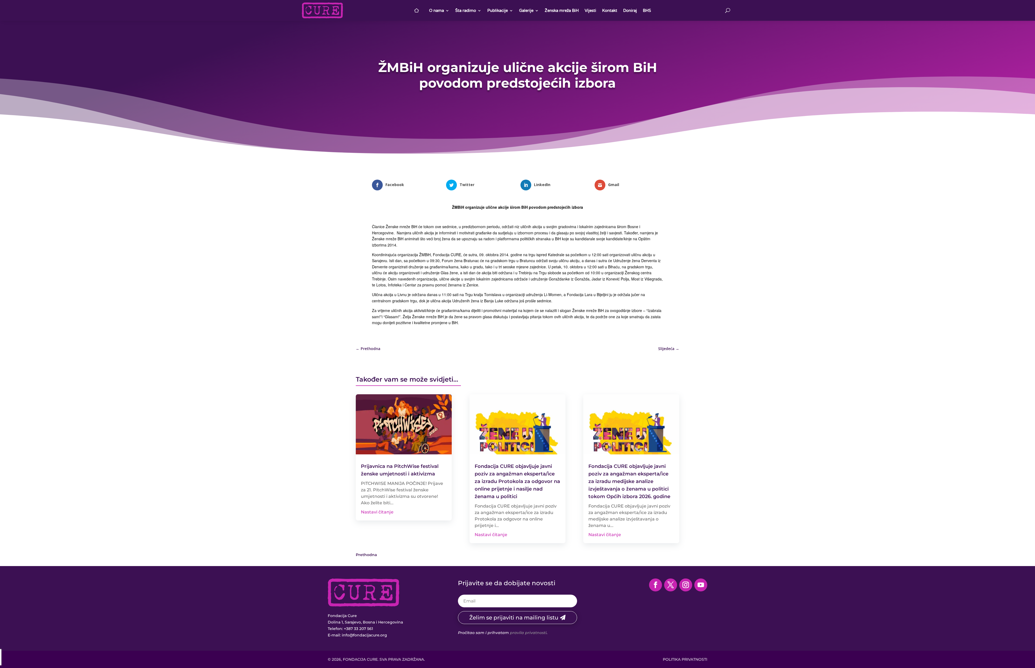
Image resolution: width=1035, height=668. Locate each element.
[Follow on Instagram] (685, 584)
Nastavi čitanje (377, 512)
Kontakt (609, 10)
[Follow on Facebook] (655, 584)
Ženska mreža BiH (562, 10)
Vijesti (590, 10)
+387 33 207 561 (358, 628)
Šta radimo (465, 10)
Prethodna (366, 554)
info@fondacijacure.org (364, 635)
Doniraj (630, 10)
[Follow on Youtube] (700, 584)
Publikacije (497, 10)
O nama (436, 10)
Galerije (526, 10)
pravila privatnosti (528, 632)
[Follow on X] (670, 584)
